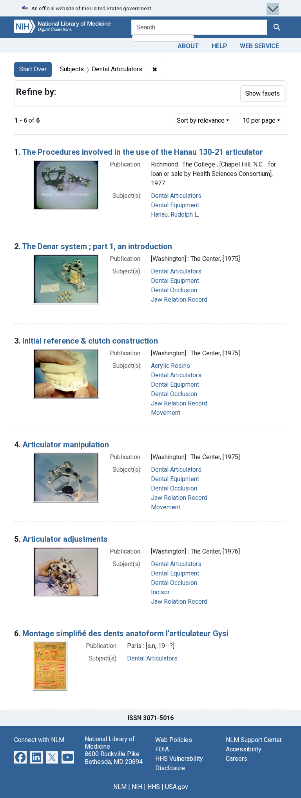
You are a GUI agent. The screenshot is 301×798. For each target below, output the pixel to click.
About (188, 46)
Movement (165, 412)
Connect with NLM (39, 740)
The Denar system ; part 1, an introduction (97, 246)
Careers (236, 758)
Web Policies (173, 740)
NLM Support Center (254, 740)
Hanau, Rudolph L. (175, 214)
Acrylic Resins (170, 365)
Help (219, 46)
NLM (120, 787)
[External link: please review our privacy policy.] (20, 756)
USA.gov (176, 787)
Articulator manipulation (65, 444)
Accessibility (243, 749)
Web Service (259, 46)
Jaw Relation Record (179, 299)
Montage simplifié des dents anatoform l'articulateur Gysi (125, 633)
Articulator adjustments (65, 539)
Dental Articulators (176, 195)
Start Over (33, 69)
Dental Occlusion (174, 290)
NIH (137, 787)
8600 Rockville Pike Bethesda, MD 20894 (114, 757)
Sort (201, 120)
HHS (153, 787)
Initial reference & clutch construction (90, 341)
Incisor (160, 592)
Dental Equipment (175, 205)
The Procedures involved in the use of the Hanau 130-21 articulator (142, 152)
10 (259, 120)
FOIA (162, 749)
